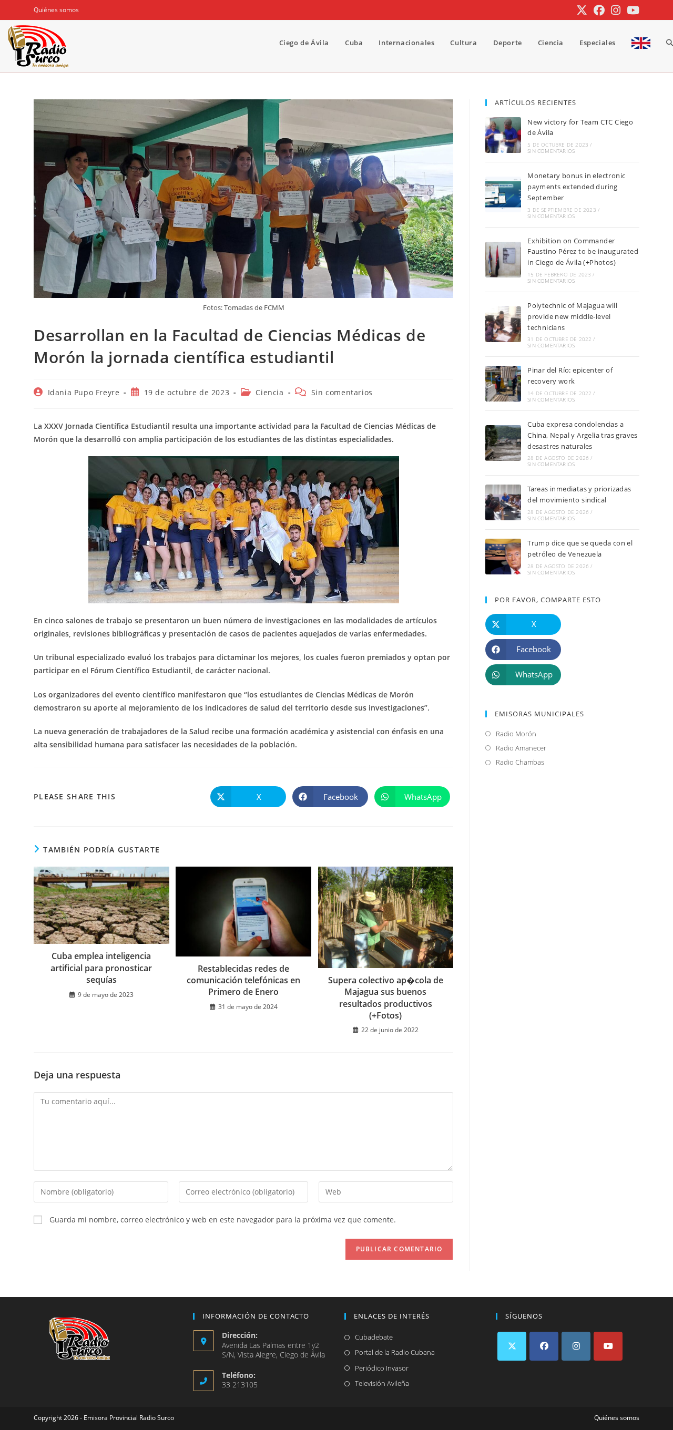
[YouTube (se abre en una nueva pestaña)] (631, 10)
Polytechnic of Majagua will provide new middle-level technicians (572, 316)
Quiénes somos (56, 9)
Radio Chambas (520, 762)
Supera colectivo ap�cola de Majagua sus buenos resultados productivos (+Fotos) (385, 997)
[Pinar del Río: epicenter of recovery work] (503, 384)
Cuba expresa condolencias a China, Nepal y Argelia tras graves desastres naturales (582, 435)
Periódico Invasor (382, 1368)
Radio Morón (516, 733)
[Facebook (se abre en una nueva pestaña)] (599, 10)
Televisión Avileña (382, 1383)
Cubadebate (374, 1337)
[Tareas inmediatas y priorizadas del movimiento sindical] (503, 502)
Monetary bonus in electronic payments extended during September (576, 186)
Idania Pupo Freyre (84, 392)
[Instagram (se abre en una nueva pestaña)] (616, 10)
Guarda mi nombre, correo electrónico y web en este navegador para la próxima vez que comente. (222, 1220)
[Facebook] (543, 1346)
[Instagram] (576, 1346)
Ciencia (269, 392)
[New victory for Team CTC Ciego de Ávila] (503, 135)
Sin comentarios (342, 392)
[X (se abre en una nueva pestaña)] (581, 10)
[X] (511, 1346)
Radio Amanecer (521, 748)
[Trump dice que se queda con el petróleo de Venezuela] (503, 556)
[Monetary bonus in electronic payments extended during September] (503, 194)
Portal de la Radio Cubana (395, 1352)
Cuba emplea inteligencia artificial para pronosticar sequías (101, 967)
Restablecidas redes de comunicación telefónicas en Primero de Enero (243, 980)
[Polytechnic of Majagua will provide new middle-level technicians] (503, 324)
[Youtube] (608, 1346)
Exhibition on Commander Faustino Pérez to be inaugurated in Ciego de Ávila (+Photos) (582, 252)
